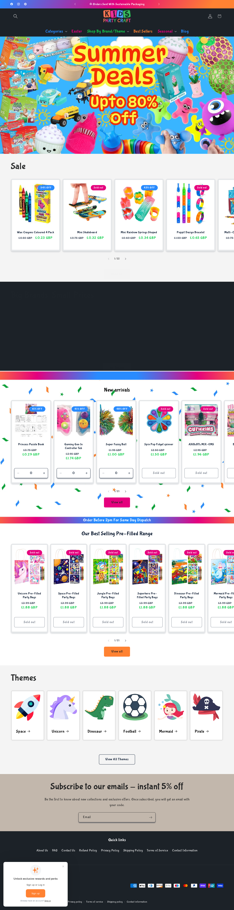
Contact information (137, 901)
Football (129, 731)
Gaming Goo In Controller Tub (73, 446)
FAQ (55, 850)
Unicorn (58, 731)
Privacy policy (75, 901)
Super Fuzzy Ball (116, 444)
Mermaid (166, 731)
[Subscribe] (150, 817)
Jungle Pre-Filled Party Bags (108, 595)
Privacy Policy (110, 850)
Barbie (61, 350)
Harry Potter (205, 350)
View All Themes (117, 759)
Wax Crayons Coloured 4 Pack (35, 232)
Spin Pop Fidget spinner (158, 444)
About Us (42, 850)
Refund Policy (88, 850)
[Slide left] (108, 259)
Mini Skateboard (87, 232)
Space (21, 731)
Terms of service (94, 901)
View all (117, 274)
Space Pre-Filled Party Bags (68, 595)
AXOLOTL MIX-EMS (201, 444)
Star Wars (26, 350)
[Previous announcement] (75, 4)
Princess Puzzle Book (31, 444)
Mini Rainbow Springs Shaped (139, 232)
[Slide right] (125, 259)
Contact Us (68, 850)
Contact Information (185, 850)
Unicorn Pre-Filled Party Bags (29, 595)
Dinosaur (95, 731)
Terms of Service (157, 850)
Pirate (199, 731)
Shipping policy (115, 901)
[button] (15, 16)
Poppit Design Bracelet (190, 232)
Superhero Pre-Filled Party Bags (147, 595)
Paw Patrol (97, 350)
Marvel (169, 350)
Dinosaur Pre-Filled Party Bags (186, 595)
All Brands (117, 368)
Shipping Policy (133, 850)
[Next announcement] (159, 4)
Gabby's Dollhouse (135, 350)
